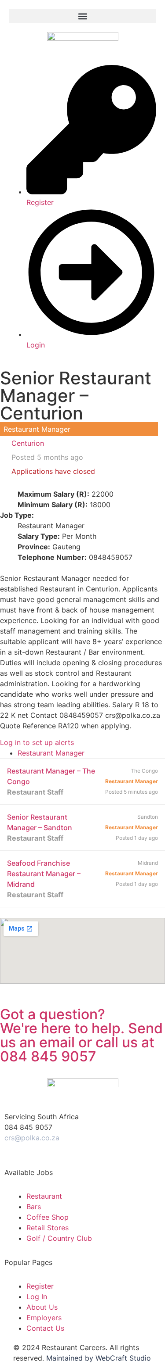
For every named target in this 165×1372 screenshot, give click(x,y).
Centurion (27, 443)
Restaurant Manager (51, 753)
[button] (82, 16)
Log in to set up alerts (37, 742)
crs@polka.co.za (31, 1137)
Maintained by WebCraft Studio (98, 1358)
